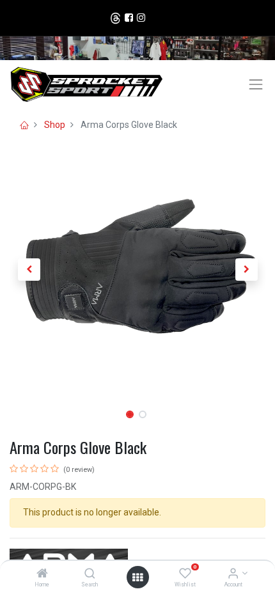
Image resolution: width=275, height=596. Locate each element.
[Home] (42, 574)
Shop (54, 125)
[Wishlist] (185, 574)
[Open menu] (137, 577)
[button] (29, 269)
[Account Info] (233, 574)
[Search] (90, 574)
